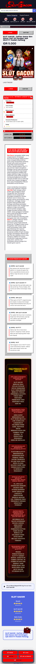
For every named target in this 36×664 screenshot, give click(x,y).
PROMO (11, 652)
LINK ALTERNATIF (26, 656)
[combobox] (16, 10)
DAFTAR (26, 32)
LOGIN (10, 32)
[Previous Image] (3, 62)
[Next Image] (32, 62)
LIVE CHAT (19, 660)
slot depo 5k (18, 663)
